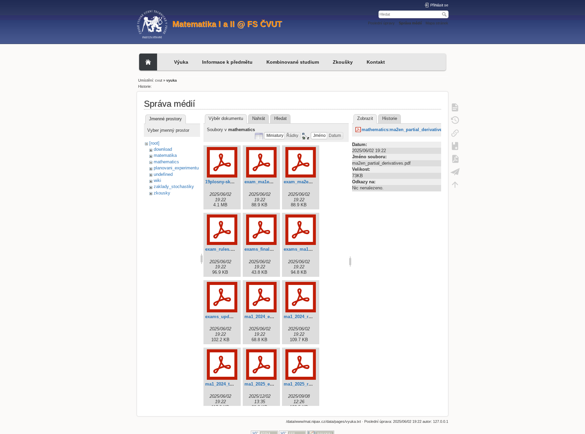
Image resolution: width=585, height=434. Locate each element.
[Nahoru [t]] (455, 184)
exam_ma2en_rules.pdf (308, 181)
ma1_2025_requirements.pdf (313, 384)
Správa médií (410, 23)
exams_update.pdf (224, 316)
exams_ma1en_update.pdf (311, 249)
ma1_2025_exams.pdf (266, 384)
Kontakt (376, 62)
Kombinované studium (292, 62)
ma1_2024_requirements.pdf (313, 316)
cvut (158, 80)
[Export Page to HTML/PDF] (455, 171)
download (163, 149)
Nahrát (258, 118)
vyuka (171, 80)
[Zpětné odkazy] (455, 132)
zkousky (162, 192)
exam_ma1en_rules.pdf (268, 181)
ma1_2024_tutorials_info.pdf (234, 384)
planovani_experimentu (176, 167)
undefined (163, 174)
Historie (389, 118)
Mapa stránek (437, 23)
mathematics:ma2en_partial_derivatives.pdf (407, 129)
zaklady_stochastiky (174, 186)
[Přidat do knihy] (455, 145)
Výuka (181, 62)
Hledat (445, 14)
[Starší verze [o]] (455, 119)
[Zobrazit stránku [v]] (455, 107)
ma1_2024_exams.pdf (266, 316)
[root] (154, 143)
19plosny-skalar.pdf (225, 181)
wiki (157, 180)
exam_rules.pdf (221, 249)
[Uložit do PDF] (455, 158)
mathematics (166, 161)
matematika (165, 155)
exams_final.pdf (261, 249)
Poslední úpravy (381, 23)
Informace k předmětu (227, 62)
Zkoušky (343, 62)
